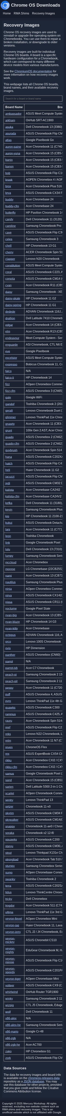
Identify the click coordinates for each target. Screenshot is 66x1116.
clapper (10, 259)
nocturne (11, 608)
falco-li (9, 377)
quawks (10, 707)
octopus (10, 635)
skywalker (11, 819)
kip (7, 516)
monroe (10, 569)
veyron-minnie (10, 960)
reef (7, 727)
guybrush (11, 450)
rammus (10, 714)
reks (8, 734)
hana (8, 456)
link (7, 542)
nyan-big (11, 615)
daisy (8, 291)
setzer (9, 806)
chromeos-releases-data (44, 1078)
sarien (9, 786)
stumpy (10, 865)
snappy (10, 826)
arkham (10, 120)
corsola (10, 278)
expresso (11, 364)
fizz (7, 384)
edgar (9, 324)
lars (7, 529)
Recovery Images (43, 13)
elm (7, 331)
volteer (9, 985)
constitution (12, 265)
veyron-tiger (13, 978)
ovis (8, 648)
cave (8, 232)
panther (10, 654)
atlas (8, 140)
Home (7, 13)
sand (8, 780)
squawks (11, 839)
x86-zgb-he (12, 1044)
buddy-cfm (12, 206)
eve (7, 351)
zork (8, 1058)
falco (8, 371)
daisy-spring (13, 305)
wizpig (9, 1005)
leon (8, 536)
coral (8, 272)
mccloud (10, 562)
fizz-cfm (10, 390)
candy (9, 219)
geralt (9, 410)
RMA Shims (21, 13)
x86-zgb (10, 1038)
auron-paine (13, 146)
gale (8, 397)
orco (8, 641)
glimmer (10, 417)
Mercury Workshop (34, 1103)
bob (7, 173)
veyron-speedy (10, 970)
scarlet (9, 793)
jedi (7, 483)
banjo (9, 159)
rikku (8, 760)
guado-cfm (12, 443)
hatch (8, 463)
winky (9, 998)
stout (8, 852)
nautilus (10, 582)
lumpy (9, 555)
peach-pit (11, 681)
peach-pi (11, 674)
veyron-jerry (13, 932)
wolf (8, 1011)
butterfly (10, 212)
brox (8, 186)
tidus (8, 892)
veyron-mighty (10, 950)
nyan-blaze (12, 621)
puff (7, 694)
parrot (9, 661)
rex (7, 753)
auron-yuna (12, 153)
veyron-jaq (12, 925)
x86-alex (10, 1018)
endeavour (12, 338)
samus (9, 773)
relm (8, 740)
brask (8, 179)
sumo (8, 872)
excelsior (11, 357)
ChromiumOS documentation (33, 71)
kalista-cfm (12, 496)
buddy (9, 199)
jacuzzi (9, 476)
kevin (8, 509)
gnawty (10, 423)
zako (8, 1051)
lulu (7, 549)
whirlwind (11, 991)
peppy (9, 687)
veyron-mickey (10, 940)
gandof (9, 404)
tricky (8, 899)
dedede (10, 311)
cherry (9, 252)
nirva (8, 595)
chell (8, 245)
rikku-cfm (11, 767)
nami (8, 575)
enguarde (11, 344)
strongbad (11, 859)
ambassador (13, 113)
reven (9, 747)
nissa (8, 601)
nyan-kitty (11, 628)
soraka (9, 832)
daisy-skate (12, 298)
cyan (8, 285)
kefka (8, 503)
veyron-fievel (13, 918)
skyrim (9, 813)
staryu (9, 846)
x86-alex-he (13, 1025)
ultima (9, 912)
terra (8, 885)
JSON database (33, 1081)
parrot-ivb (11, 668)
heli (7, 470)
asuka (9, 126)
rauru (8, 720)
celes (8, 239)
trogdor (9, 905)
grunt (8, 430)
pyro (8, 701)
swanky (10, 879)
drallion (10, 318)
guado (9, 437)
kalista (9, 489)
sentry (9, 799)
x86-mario (11, 1031)
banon (9, 166)
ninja (8, 588)
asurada (10, 133)
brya (8, 192)
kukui (8, 522)
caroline (10, 225)
